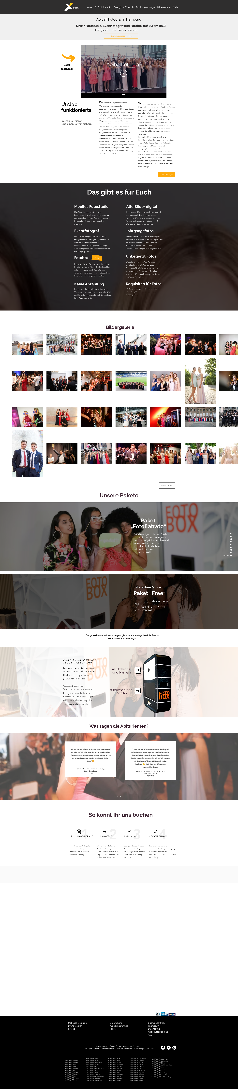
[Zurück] (13, 682)
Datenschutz (138, 1046)
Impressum (126, 1046)
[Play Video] (123, 73)
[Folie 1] (119, 712)
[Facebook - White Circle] (163, 1048)
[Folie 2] (120, 796)
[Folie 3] (123, 796)
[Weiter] (225, 682)
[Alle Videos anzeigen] (123, 95)
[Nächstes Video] (161, 69)
